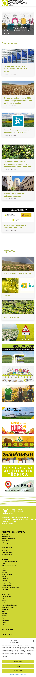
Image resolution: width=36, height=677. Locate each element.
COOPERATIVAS (8, 629)
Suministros (5, 620)
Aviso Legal (23, 674)
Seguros (4, 568)
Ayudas (4, 563)
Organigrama (6, 536)
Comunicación (6, 585)
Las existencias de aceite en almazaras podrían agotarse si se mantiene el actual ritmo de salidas (17, 164)
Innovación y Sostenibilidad (10, 587)
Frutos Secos (6, 609)
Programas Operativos (9, 583)
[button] (33, 641)
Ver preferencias (18, 670)
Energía (4, 576)
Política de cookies (14, 674)
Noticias (6, 74)
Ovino (3, 611)
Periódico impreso (7, 552)
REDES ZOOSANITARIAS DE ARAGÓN (18, 274)
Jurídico (4, 572)
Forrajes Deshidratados (9, 605)
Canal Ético (5, 541)
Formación (5, 579)
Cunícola (4, 603)
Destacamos (9, 43)
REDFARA (5, 581)
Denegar (18, 666)
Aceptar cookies (18, 661)
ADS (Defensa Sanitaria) (9, 561)
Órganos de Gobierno (8, 538)
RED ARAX (5, 589)
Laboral (4, 570)
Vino (3, 624)
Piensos (4, 613)
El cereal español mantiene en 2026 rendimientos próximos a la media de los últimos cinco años (18, 100)
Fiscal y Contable (7, 574)
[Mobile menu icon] (33, 3)
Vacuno (4, 622)
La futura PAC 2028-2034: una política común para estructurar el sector (17, 68)
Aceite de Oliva (6, 596)
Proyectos (8, 251)
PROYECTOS (7, 634)
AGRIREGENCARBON (12, 317)
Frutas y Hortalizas (8, 607)
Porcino (4, 616)
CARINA (7, 296)
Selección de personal (9, 566)
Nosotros (5, 534)
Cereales (4, 601)
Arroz (3, 599)
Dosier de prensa (7, 554)
